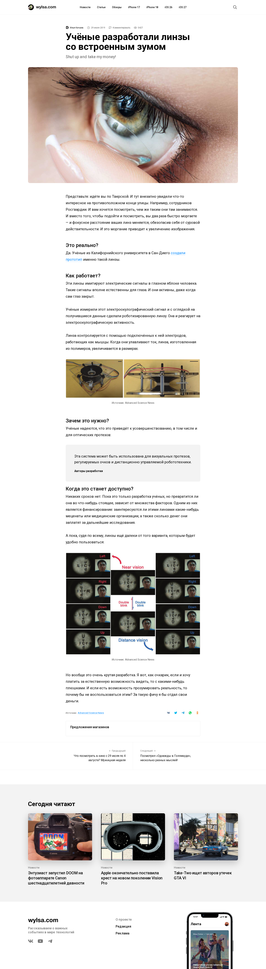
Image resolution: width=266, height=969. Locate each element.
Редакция (123, 926)
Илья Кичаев (76, 27)
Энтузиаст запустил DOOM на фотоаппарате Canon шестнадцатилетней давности (56, 878)
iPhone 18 (152, 7)
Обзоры (117, 7)
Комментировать (121, 27)
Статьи (101, 7)
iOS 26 (168, 7)
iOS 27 (182, 7)
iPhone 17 (134, 7)
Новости (85, 7)
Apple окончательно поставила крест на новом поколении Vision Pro (131, 878)
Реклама (123, 933)
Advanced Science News (91, 713)
